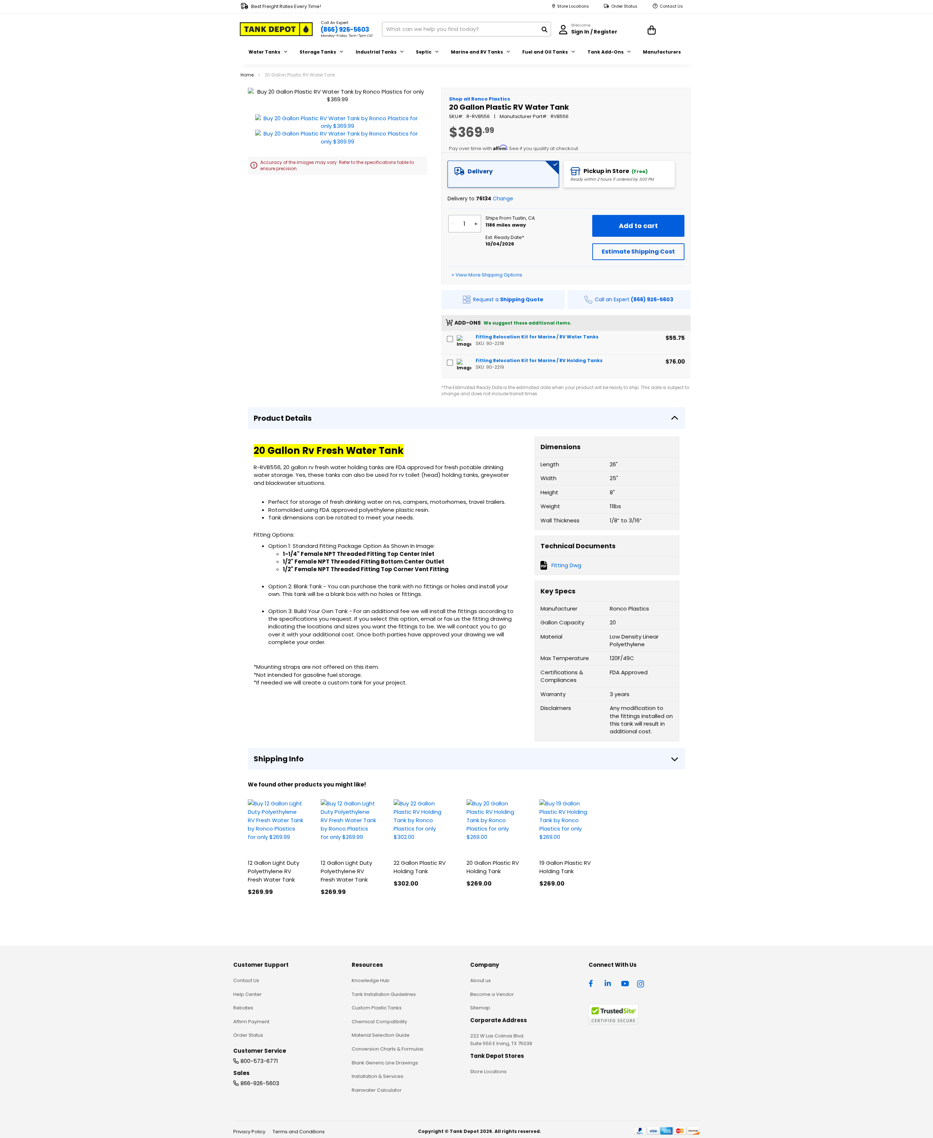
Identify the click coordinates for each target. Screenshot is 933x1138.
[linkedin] (609, 982)
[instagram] (641, 982)
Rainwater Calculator (377, 1090)
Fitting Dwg (566, 565)
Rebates (243, 1007)
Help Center (247, 994)
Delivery (480, 171)
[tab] (503, 174)
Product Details (283, 418)
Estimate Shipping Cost (638, 251)
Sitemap (480, 1007)
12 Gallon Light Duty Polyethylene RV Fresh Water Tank (273, 871)
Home (247, 75)
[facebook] (593, 982)
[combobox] (466, 29)
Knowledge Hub (371, 980)
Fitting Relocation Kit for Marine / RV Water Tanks (537, 337)
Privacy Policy (249, 1131)
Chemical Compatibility (379, 1021)
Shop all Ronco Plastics (479, 98)
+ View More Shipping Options (486, 274)
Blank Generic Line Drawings (385, 1062)
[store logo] (276, 29)
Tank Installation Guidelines (384, 994)
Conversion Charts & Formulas (387, 1048)
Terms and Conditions (299, 1131)
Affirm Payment (251, 1021)
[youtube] (625, 982)
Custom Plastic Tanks (377, 1007)
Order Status (624, 6)
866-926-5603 (260, 1083)
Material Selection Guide (381, 1035)
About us (480, 980)
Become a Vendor (492, 994)
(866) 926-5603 (345, 29)
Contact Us (671, 6)
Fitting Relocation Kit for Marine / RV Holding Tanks (539, 360)
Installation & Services (377, 1076)
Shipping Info (279, 759)
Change (503, 198)
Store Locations (573, 6)
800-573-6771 (259, 1061)
